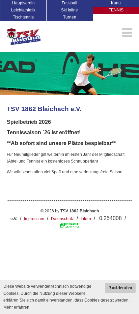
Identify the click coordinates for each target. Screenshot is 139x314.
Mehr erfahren (16, 307)
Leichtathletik (23, 10)
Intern (86, 218)
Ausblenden (120, 287)
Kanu (116, 3)
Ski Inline (69, 10)
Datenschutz (62, 218)
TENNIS (116, 10)
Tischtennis (23, 17)
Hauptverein (23, 3)
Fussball (69, 3)
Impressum (34, 218)
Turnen (69, 17)
